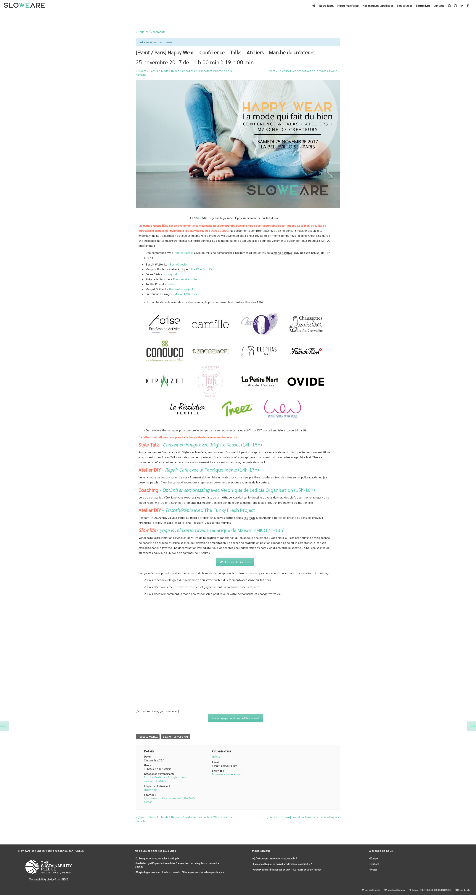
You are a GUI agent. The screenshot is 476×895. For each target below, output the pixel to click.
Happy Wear (150, 789)
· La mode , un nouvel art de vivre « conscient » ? (282, 863)
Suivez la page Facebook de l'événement (235, 718)
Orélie (170, 284)
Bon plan (148, 777)
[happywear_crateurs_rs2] (235, 365)
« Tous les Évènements (150, 32)
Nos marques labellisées (377, 5)
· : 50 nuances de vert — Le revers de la (286, 869)
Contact (439, 5)
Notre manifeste (348, 5)
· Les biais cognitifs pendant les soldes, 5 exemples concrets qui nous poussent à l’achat (177, 865)
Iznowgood (170, 274)
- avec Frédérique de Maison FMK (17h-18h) (211, 530)
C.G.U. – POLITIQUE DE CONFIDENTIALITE (431, 889)
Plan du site (464, 889)
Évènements (238, 16)
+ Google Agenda (147, 736)
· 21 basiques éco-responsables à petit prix (157, 858)
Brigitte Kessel (183, 253)
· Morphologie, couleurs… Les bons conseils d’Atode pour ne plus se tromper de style (179, 872)
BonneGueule (178, 264)
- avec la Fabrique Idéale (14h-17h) (199, 469)
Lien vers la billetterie (237, 562)
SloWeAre (161, 781)
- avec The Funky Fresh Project (197, 510)
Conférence (161, 777)
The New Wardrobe (185, 279)
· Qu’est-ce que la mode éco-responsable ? (274, 858)
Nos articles (404, 5)
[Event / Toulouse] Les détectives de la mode (303, 71)
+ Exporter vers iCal (176, 736)
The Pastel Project (180, 289)
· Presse (373, 869)
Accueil (224, 16)
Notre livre (423, 5)
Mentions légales (396, 889)
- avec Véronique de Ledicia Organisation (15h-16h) (227, 490)
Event (171, 777)
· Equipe (373, 858)
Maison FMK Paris (185, 294)
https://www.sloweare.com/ (226, 774)
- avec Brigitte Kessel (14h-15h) (200, 444)
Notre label (326, 5)
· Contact (374, 863)
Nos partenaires (372, 889)
